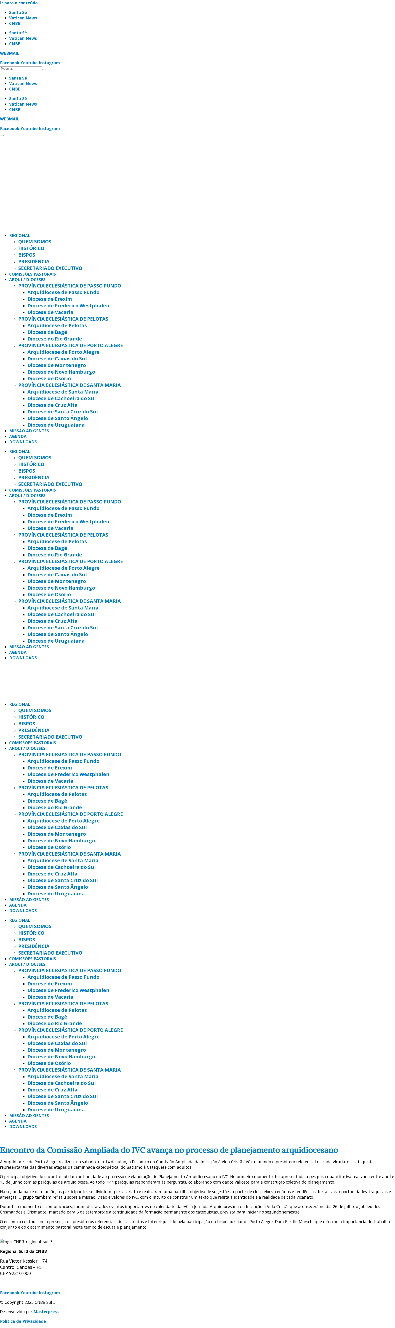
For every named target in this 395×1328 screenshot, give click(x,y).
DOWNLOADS (23, 441)
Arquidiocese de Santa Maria (63, 391)
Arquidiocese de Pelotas (57, 325)
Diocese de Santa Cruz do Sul (62, 411)
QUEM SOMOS (34, 241)
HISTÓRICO (31, 248)
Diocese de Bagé (47, 332)
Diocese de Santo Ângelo (57, 418)
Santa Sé (18, 12)
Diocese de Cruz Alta (52, 405)
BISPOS (26, 254)
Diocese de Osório (49, 378)
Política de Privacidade (23, 1321)
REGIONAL (19, 235)
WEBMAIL (9, 53)
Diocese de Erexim (49, 298)
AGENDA (18, 436)
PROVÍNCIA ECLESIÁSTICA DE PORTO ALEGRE (70, 345)
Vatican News (23, 18)
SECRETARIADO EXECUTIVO (50, 268)
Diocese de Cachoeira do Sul (61, 398)
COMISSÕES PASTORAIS (32, 274)
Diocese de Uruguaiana (56, 424)
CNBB (15, 23)
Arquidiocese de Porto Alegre (63, 352)
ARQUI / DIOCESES (27, 279)
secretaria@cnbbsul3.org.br (27, 1283)
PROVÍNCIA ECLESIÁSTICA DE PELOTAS (63, 318)
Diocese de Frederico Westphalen (68, 305)
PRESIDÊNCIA (34, 261)
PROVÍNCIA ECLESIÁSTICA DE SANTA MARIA (69, 385)
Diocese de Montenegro (56, 365)
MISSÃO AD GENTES (29, 431)
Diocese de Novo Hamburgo (61, 371)
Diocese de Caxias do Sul (57, 358)
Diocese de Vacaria (50, 312)
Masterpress (46, 1311)
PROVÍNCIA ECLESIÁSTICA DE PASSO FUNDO (69, 285)
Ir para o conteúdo (19, 2)
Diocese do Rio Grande (54, 338)
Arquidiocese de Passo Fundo (63, 292)
